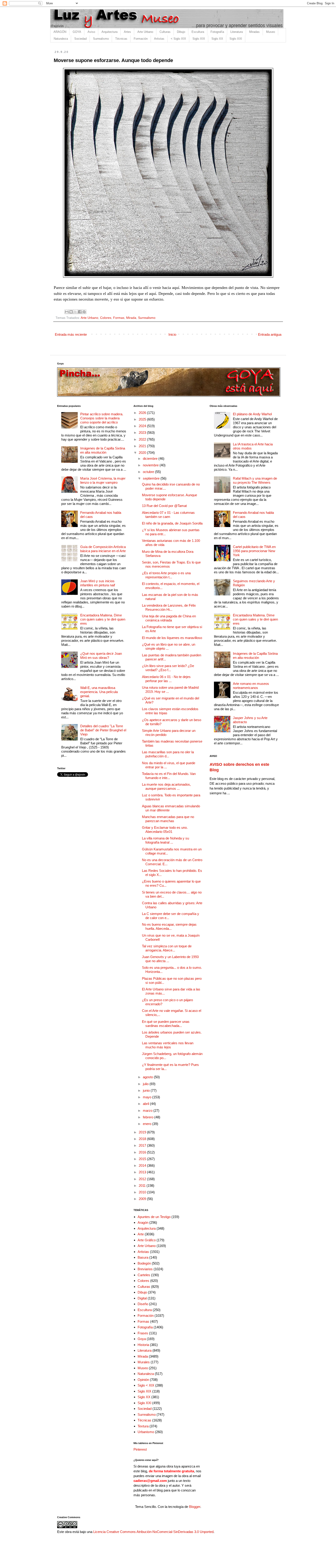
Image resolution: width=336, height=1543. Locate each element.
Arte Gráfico (147, 1240)
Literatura (236, 32)
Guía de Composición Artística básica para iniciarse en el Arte (103, 549)
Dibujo (181, 32)
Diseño (143, 1304)
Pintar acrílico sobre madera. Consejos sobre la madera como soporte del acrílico (101, 418)
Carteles (144, 1275)
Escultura (198, 32)
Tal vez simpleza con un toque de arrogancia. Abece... (167, 948)
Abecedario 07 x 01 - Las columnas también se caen (168, 515)
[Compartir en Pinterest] (84, 311)
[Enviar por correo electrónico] (66, 311)
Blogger (194, 1507)
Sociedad (80, 38)
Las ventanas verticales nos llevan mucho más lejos (167, 1045)
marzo (148, 1110)
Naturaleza (61, 38)
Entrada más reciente (71, 334)
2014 (143, 1165)
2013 (143, 1172)
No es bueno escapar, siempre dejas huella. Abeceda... (169, 926)
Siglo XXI (235, 38)
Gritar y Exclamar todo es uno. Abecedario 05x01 (165, 830)
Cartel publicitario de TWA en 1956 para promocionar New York (254, 551)
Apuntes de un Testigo (154, 1217)
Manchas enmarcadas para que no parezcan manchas (168, 819)
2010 (143, 1192)
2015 (143, 1159)
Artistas (159, 38)
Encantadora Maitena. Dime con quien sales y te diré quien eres (102, 619)
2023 (143, 432)
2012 (143, 1179)
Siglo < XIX (146, 1385)
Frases (143, 1333)
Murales (144, 1362)
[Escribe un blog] (71, 311)
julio (146, 1084)
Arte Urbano (145, 32)
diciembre (150, 458)
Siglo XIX (198, 38)
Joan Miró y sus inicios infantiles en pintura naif (97, 583)
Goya (142, 1339)
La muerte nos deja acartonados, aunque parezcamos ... (166, 786)
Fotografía (217, 32)
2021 (143, 446)
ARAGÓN (59, 32)
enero (147, 1124)
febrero (148, 1117)
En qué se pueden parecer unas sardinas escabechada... (165, 1024)
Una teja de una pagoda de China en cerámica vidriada (169, 618)
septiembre (151, 478)
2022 (143, 439)
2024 (143, 426)
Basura (143, 1257)
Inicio (172, 334)
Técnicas (121, 38)
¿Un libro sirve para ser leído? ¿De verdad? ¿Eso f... (168, 668)
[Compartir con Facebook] (79, 311)
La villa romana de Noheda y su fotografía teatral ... (165, 840)
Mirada (131, 318)
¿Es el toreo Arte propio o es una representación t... (166, 575)
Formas (118, 318)
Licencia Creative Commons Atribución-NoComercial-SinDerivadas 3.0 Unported (153, 1532)
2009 (143, 1199)
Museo (270, 32)
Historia (143, 1345)
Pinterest (140, 1449)
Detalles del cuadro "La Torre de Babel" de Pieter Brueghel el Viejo (103, 730)
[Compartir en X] (75, 311)
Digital (142, 1298)
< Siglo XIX (178, 38)
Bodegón (144, 1263)
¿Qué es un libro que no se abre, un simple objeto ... (168, 646)
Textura (143, 1426)
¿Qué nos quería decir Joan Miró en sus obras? (101, 656)
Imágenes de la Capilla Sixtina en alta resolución (102, 450)
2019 (143, 1132)
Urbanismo (146, 1432)
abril (146, 1104)
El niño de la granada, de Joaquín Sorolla (172, 523)
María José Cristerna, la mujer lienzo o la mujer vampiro (102, 480)
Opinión (143, 1380)
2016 (143, 1152)
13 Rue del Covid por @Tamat (164, 506)
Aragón (143, 1222)
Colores (105, 318)
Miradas (254, 32)
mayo (147, 1097)
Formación (141, 38)
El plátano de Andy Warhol (252, 414)
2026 (143, 413)
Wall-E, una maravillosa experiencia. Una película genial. (99, 692)
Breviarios (145, 1269)
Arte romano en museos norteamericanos (251, 686)
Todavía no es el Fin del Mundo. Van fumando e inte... (169, 776)
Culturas (165, 32)
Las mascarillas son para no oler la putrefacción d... (168, 754)
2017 (143, 1145)
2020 (143, 453)
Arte (141, 1234)
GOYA (77, 32)
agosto (148, 1077)
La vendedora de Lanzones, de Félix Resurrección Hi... (169, 607)
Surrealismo (101, 38)
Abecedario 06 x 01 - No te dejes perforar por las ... (166, 679)
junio (147, 1090)
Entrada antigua (269, 334)
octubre (149, 472)
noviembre (151, 465)
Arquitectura (109, 32)
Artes (127, 32)
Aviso (91, 32)
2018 (143, 1139)
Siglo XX (217, 38)
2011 (143, 1185)
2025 (143, 419)
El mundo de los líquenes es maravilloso (172, 638)
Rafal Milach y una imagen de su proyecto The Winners (255, 480)
